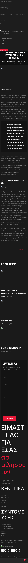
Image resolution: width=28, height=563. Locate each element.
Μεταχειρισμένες (8, 529)
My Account (4, 560)
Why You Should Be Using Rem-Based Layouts (21, 251)
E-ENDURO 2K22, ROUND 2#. (11, 348)
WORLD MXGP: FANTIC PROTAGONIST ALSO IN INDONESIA (13, 292)
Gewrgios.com (12, 542)
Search (14, 560)
